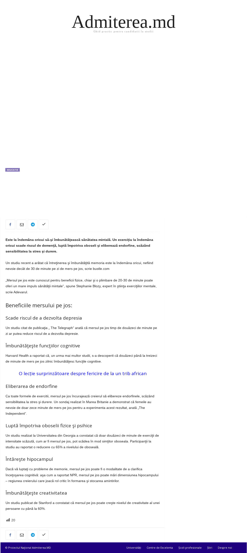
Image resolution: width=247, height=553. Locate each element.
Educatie (12, 169)
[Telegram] (32, 224)
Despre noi (225, 547)
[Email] (21, 224)
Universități (133, 547)
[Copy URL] (43, 224)
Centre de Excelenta (160, 547)
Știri (209, 547)
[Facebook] (10, 224)
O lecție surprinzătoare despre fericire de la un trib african (83, 373)
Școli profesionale (190, 547)
